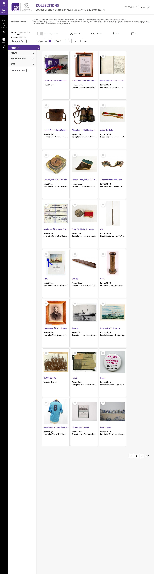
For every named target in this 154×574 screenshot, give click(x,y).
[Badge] (112, 362)
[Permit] (84, 362)
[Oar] (112, 213)
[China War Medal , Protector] (84, 213)
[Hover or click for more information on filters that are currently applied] (25, 37)
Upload (4, 42)
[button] (96, 33)
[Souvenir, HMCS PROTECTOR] (56, 163)
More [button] (3, 49)
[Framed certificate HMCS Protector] (84, 64)
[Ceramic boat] (112, 411)
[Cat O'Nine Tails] (112, 114)
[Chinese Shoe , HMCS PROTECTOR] (84, 163)
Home (3, 5)
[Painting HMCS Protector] (112, 312)
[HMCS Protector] (56, 362)
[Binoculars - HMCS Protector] (84, 114)
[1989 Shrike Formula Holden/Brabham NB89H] (56, 64)
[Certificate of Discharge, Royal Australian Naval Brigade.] (56, 213)
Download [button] (75, 33)
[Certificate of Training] (84, 411)
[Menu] (56, 263)
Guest (134, 7)
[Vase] (112, 263)
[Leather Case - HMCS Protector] (56, 114)
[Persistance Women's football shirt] (56, 411)
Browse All (4, 13)
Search (4, 20)
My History (4, 27)
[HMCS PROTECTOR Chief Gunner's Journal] (112, 64)
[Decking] (84, 263)
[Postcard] (84, 312)
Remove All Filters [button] (18, 41)
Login (3, 35)
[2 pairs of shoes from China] (112, 163)
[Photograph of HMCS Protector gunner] (56, 312)
